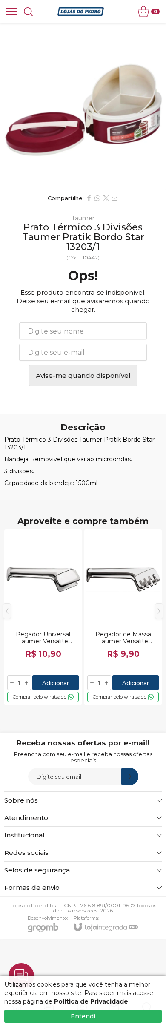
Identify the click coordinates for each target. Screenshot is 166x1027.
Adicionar (55, 682)
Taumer (83, 218)
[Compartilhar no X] (106, 198)
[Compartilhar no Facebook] (89, 198)
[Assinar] (129, 776)
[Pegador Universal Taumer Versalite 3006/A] (43, 617)
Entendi (83, 1016)
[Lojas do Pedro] (81, 11)
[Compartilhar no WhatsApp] (97, 198)
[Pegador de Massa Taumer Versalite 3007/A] (123, 617)
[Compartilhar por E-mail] (114, 198)
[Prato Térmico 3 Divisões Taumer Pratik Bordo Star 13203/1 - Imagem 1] (83, 106)
